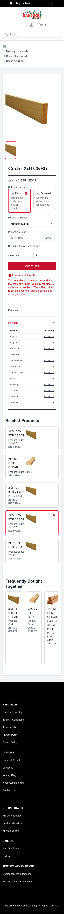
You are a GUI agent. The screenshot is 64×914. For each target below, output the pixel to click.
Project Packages (12, 815)
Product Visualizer (12, 823)
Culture (7, 856)
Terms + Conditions (13, 719)
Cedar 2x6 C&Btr (15, 61)
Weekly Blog (9, 775)
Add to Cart (32, 266)
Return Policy (10, 742)
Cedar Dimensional (16, 56)
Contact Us (49, 336)
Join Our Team (11, 848)
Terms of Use (10, 727)
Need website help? (13, 782)
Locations (8, 767)
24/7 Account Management (17, 881)
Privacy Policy (10, 734)
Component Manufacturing (17, 873)
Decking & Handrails (17, 51)
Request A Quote (12, 760)
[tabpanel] (32, 111)
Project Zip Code (17, 232)
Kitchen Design (11, 830)
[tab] (10, 150)
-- (3, 797)
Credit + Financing (13, 712)
